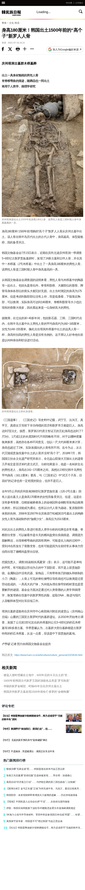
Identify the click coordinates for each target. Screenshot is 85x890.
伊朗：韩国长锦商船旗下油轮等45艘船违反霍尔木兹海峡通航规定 (39, 808)
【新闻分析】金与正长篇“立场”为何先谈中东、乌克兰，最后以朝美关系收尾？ (43, 788)
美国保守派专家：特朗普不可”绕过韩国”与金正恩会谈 (32, 821)
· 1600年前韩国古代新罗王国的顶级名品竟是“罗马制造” (36, 680)
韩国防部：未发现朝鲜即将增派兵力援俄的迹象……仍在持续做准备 (40, 795)
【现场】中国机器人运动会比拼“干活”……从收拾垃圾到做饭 (36, 801)
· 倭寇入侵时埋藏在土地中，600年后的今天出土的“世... (36, 675)
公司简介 (79, 3)
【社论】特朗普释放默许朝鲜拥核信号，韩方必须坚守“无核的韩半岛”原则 (43, 828)
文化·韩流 (14, 23)
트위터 (12, 49)
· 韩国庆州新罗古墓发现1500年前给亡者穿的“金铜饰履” (36, 691)
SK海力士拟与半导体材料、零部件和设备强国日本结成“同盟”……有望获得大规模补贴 (43, 814)
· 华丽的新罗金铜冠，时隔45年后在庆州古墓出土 (32, 686)
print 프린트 (19, 49)
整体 (4, 23)
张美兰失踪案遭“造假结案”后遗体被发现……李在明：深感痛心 (37, 775)
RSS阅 (69, 3)
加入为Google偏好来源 (66, 49)
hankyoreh (15, 13)
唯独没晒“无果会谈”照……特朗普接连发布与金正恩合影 (34, 769)
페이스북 (5, 49)
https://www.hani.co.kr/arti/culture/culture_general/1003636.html (42, 654)
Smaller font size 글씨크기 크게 (26, 49)
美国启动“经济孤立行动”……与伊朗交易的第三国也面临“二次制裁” (39, 782)
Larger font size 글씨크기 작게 (33, 49)
